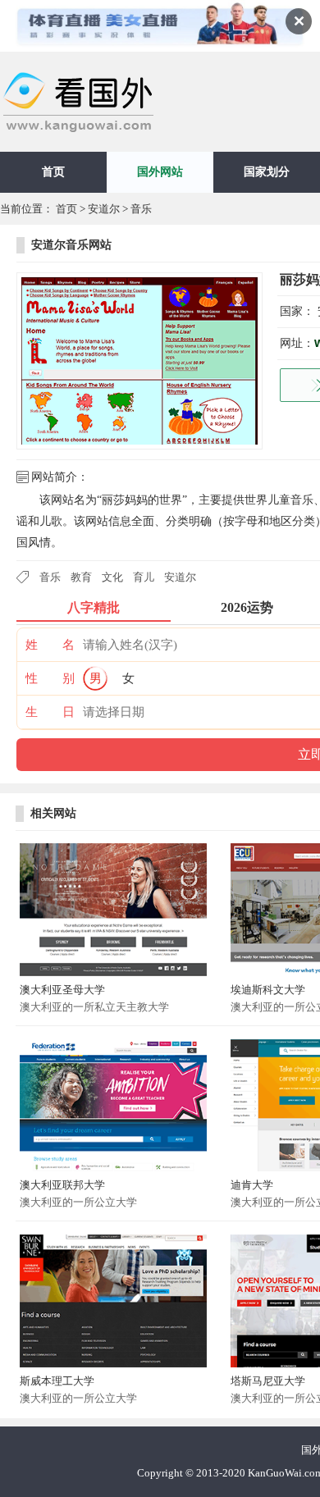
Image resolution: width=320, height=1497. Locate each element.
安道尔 (104, 209)
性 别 (50, 678)
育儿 (143, 577)
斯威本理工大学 (57, 1381)
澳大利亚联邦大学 (62, 1185)
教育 (81, 577)
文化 (112, 577)
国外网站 (160, 172)
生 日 (50, 712)
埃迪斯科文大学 (268, 990)
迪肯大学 (252, 1185)
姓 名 (50, 644)
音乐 (141, 209)
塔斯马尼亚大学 (268, 1381)
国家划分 (267, 172)
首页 (53, 172)
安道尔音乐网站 (71, 245)
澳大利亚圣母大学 (62, 990)
